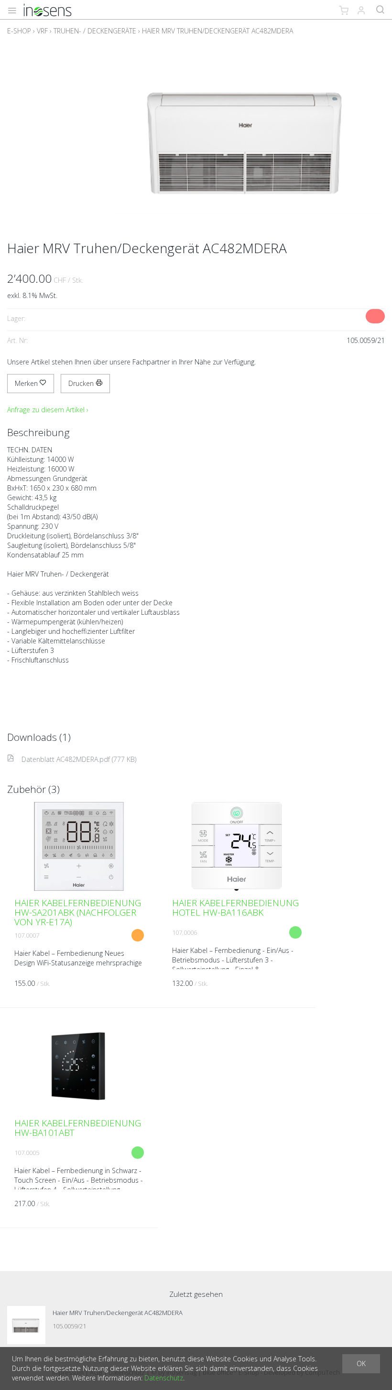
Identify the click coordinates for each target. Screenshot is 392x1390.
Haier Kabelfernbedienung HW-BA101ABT (77, 1128)
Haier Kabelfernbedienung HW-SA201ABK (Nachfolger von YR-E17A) (77, 912)
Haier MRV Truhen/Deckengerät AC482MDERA (217, 30)
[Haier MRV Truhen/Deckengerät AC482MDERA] (26, 1325)
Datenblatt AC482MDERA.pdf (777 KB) (79, 759)
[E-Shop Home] (47, 9)
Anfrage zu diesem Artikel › (47, 409)
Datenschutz (163, 1377)
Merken (27, 383)
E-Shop (19, 30)
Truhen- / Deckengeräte (95, 30)
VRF (42, 30)
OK (361, 1363)
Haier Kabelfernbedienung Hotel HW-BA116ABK (235, 908)
